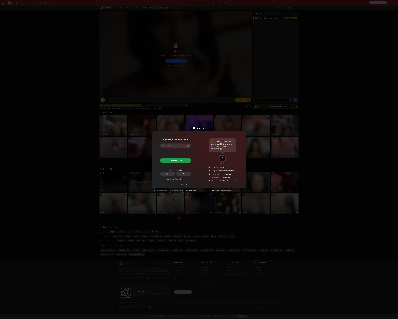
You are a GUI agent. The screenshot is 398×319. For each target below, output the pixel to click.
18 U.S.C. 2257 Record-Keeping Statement (177, 192)
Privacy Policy (193, 190)
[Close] (244, 129)
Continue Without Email (175, 179)
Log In (185, 185)
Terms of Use (183, 190)
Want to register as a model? (224, 190)
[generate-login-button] (188, 145)
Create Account (176, 160)
